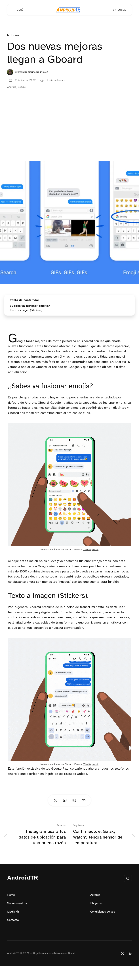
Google (22, 87)
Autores (95, 894)
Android (11, 87)
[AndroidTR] (68, 10)
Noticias (13, 35)
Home (11, 894)
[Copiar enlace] (84, 800)
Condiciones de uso (102, 911)
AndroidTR (22, 878)
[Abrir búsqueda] (128, 878)
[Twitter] (122, 953)
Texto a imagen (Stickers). (26, 310)
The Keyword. (90, 549)
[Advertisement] (69, 134)
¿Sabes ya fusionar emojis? (30, 305)
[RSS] (130, 953)
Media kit (13, 911)
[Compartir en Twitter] (55, 800)
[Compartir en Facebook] (65, 800)
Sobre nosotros (17, 903)
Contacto (13, 920)
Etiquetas (96, 903)
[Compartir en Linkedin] (74, 800)
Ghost (71, 953)
